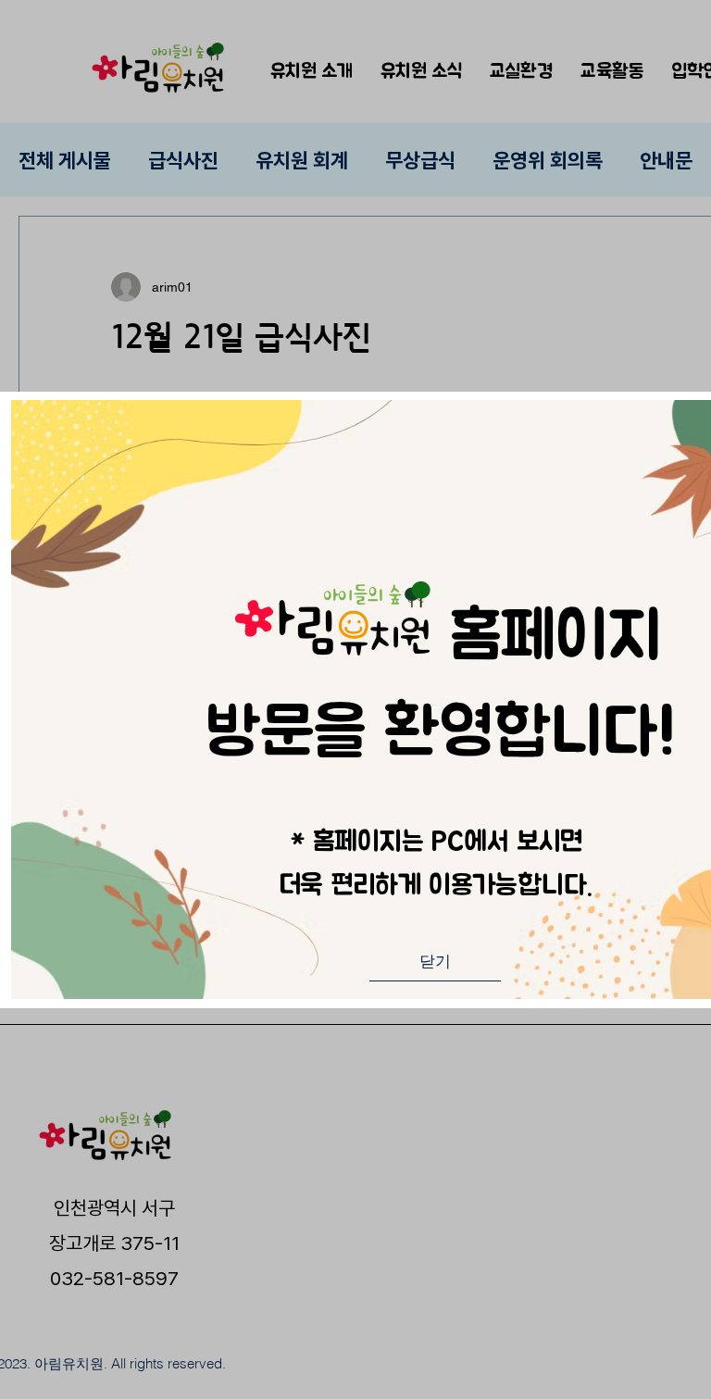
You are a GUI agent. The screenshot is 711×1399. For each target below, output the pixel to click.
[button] (435, 962)
